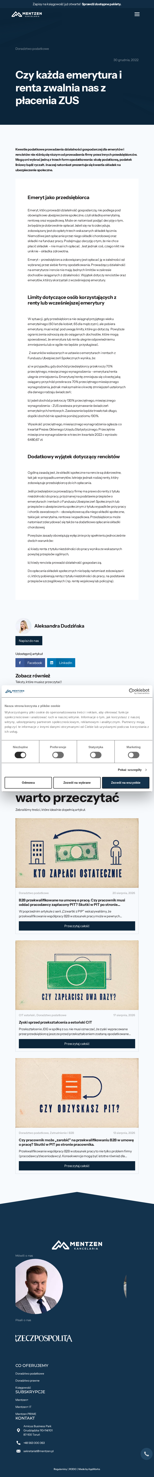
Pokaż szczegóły (130, 769)
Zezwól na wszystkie (125, 782)
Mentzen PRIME (25, 1414)
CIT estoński (27, 1015)
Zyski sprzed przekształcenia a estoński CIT (55, 1022)
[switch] (58, 755)
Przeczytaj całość (77, 926)
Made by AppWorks (89, 1469)
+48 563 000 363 (34, 1443)
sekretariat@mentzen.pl (38, 1451)
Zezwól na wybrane (77, 782)
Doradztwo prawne (27, 1380)
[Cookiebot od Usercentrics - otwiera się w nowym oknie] (131, 691)
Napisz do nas (29, 641)
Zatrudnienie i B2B (62, 1133)
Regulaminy (60, 1469)
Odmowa (28, 782)
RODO (72, 1469)
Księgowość (23, 1387)
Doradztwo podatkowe (32, 49)
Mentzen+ (21, 1400)
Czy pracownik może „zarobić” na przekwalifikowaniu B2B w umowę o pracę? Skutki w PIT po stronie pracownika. (76, 1142)
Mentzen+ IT (23, 1407)
